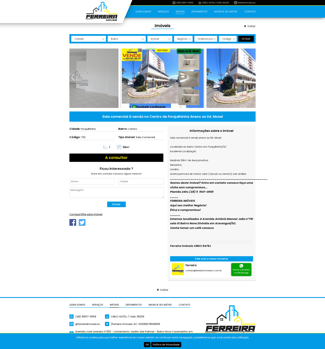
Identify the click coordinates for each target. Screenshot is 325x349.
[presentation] (73, 77)
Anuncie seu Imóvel (226, 11)
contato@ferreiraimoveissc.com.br (204, 270)
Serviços (163, 11)
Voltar (251, 26)
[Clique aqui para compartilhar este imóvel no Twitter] (82, 222)
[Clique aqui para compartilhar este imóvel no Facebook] (72, 222)
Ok (147, 344)
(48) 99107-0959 (184, 2)
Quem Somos (143, 11)
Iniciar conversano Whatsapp (241, 271)
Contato (250, 11)
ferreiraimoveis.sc (247, 2)
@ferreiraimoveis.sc (87, 324)
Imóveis (180, 11)
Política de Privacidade (166, 344)
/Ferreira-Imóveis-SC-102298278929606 (135, 324)
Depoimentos (199, 11)
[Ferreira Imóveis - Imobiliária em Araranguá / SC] (101, 11)
